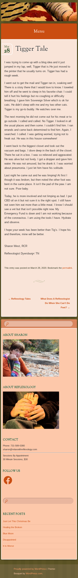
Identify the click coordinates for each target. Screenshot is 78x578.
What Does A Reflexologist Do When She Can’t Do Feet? (55, 303)
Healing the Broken (12, 527)
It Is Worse (8, 546)
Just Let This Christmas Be (16, 521)
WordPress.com (34, 573)
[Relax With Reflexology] (32, 11)
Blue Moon (8, 533)
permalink (67, 268)
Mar (7, 48)
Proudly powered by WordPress (30, 569)
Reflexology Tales (19, 298)
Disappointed (9, 539)
